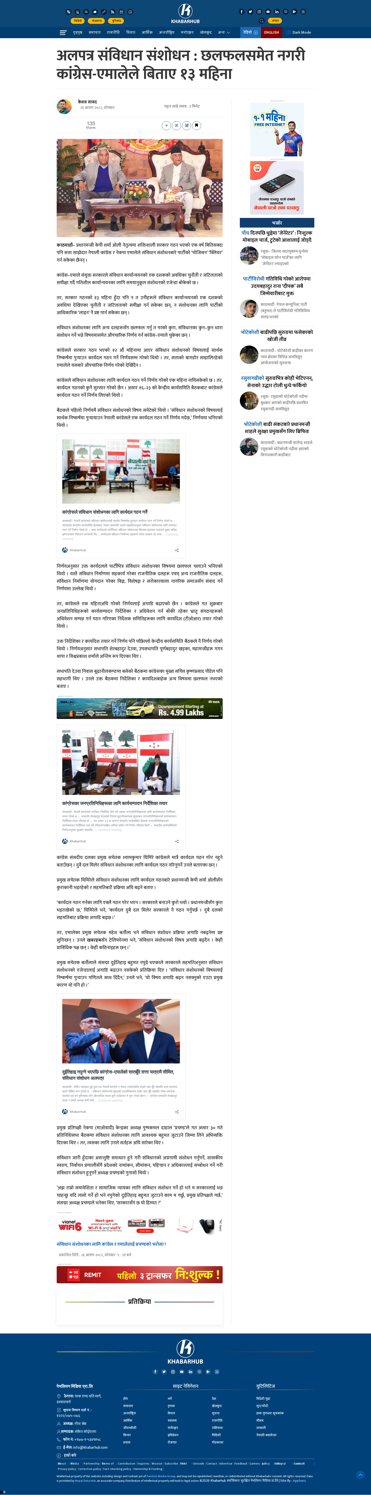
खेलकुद (206, 32)
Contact (211, 1463)
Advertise (225, 1463)
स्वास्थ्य (172, 1421)
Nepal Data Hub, (85, 1480)
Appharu (299, 1481)
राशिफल (217, 1428)
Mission (157, 1463)
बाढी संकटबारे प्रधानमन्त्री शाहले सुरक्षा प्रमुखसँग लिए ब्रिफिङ (277, 428)
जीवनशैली (129, 1428)
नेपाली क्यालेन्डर (266, 1435)
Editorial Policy (280, 1463)
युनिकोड (116, 20)
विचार (130, 32)
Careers (254, 1463)
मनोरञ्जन (187, 32)
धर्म (170, 1399)
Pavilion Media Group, (161, 1476)
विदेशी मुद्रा (263, 1399)
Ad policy (266, 1463)
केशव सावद (87, 102)
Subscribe (171, 1463)
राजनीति (113, 32)
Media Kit (74, 1463)
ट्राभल (171, 1406)
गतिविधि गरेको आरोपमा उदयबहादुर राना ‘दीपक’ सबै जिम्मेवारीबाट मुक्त (277, 286)
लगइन (275, 20)
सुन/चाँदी (262, 1406)
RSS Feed (183, 1463)
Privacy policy (67, 1468)
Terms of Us (108, 1463)
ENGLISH (271, 32)
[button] (262, 21)
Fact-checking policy (117, 1468)
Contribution (126, 1463)
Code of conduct (299, 1463)
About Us (62, 1463)
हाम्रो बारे (70, 1455)
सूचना (215, 1413)
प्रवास (126, 1442)
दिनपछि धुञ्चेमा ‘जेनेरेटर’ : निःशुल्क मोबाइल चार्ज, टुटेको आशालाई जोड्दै (277, 237)
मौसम (259, 1421)
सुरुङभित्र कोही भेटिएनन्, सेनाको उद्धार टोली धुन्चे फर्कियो (277, 382)
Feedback (240, 1463)
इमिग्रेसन (173, 1435)
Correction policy (89, 1468)
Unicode (198, 1463)
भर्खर (277, 223)
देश (214, 1399)
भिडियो (77, 20)
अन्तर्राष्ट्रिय (167, 32)
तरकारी (261, 1428)
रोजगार (172, 1442)
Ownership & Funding (148, 1468)
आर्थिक (147, 32)
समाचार (94, 32)
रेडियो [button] (248, 32)
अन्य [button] (221, 32)
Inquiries (143, 1463)
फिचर (127, 1435)
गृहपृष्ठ (77, 32)
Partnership (92, 1463)
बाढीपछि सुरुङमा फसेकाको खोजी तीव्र (277, 336)
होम (125, 1399)
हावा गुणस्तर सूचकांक (270, 1413)
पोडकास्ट (96, 20)
